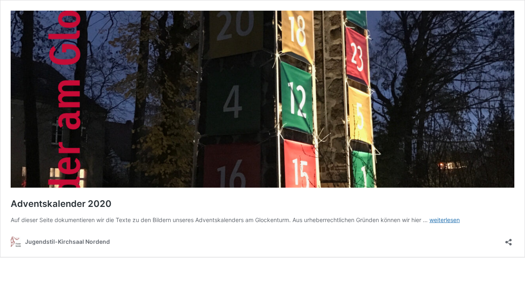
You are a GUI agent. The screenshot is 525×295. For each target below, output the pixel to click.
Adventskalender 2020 (61, 203)
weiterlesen (444, 219)
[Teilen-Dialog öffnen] (508, 239)
